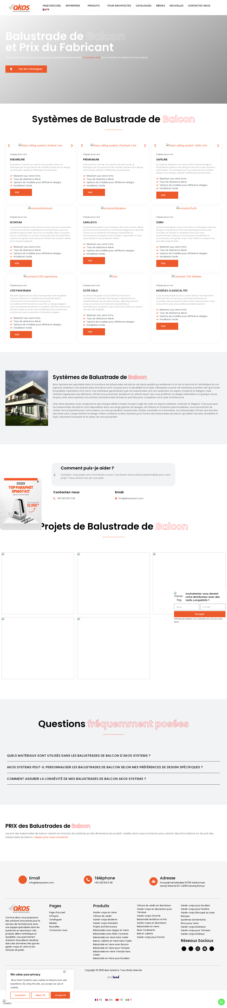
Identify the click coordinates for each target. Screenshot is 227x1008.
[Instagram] (197, 948)
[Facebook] (184, 948)
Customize (20, 995)
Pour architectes (119, 5)
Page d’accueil (52, 5)
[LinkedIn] (211, 948)
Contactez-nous (199, 5)
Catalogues (143, 5)
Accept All (60, 995)
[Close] (68, 971)
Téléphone (105, 878)
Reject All (40, 995)
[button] (9, 145)
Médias (160, 5)
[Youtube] (191, 948)
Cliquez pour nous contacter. (51, 837)
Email (34, 878)
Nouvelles (176, 5)
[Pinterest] (204, 948)
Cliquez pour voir (18, 154)
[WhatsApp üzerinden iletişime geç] (21, 504)
